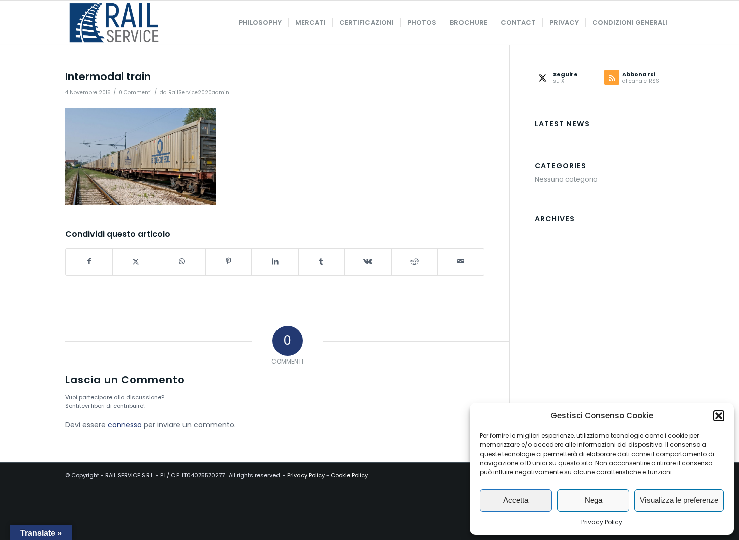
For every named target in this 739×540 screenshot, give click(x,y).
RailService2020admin (198, 92)
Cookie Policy (349, 475)
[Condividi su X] (135, 262)
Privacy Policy (601, 522)
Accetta (515, 500)
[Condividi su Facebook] (89, 262)
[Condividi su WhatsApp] (182, 262)
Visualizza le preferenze (679, 500)
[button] (719, 416)
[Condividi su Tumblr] (321, 262)
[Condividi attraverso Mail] (461, 262)
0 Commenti (135, 92)
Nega (593, 500)
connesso (125, 425)
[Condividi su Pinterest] (228, 262)
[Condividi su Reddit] (414, 262)
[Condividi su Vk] (368, 262)
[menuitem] (260, 23)
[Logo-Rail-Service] (114, 23)
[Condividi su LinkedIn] (275, 262)
